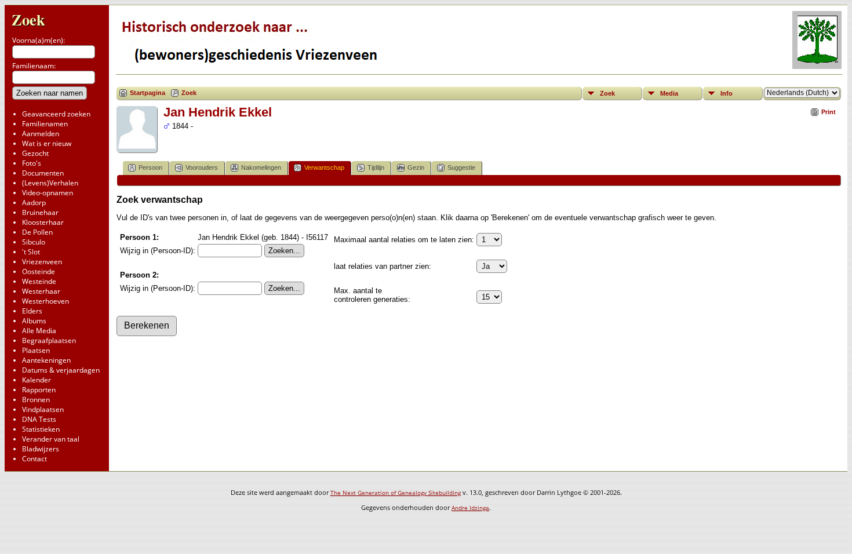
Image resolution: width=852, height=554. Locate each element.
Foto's (31, 163)
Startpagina (147, 92)
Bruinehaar (40, 212)
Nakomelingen (261, 167)
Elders (32, 311)
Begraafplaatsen (49, 340)
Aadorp (34, 202)
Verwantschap (324, 167)
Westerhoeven (45, 301)
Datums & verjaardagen (61, 370)
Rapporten (39, 390)
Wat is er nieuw (46, 143)
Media (669, 93)
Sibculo (33, 242)
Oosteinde (38, 271)
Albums (34, 321)
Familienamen (45, 124)
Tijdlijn (375, 167)
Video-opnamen (47, 193)
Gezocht (35, 153)
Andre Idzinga (470, 508)
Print (828, 111)
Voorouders (201, 167)
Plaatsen (36, 350)
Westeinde (39, 281)
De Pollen (37, 232)
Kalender (36, 380)
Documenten (43, 173)
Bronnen (36, 399)
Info (726, 93)
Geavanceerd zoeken (56, 114)
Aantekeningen (46, 360)
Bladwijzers (40, 449)
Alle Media (39, 331)
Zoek (28, 19)
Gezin (415, 167)
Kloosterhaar (43, 222)
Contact (34, 459)
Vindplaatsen (43, 409)
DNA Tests (39, 419)
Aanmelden (40, 133)
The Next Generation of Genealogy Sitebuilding (395, 493)
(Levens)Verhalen (50, 183)
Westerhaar (41, 291)
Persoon (150, 167)
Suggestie (461, 167)
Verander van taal (50, 439)
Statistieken (41, 429)
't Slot (31, 252)
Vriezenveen (42, 262)
